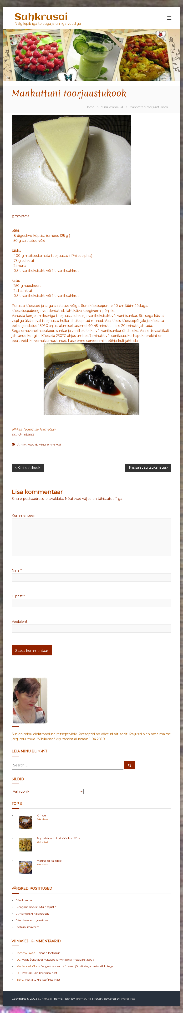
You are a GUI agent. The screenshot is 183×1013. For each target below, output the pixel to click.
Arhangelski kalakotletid (33, 913)
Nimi (17, 570)
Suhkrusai (41, 17)
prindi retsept (23, 434)
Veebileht (19, 621)
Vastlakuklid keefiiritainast (39, 973)
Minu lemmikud (112, 107)
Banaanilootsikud (48, 953)
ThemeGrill (83, 998)
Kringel (41, 815)
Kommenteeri (23, 515)
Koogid (32, 444)
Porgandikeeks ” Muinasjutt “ (36, 907)
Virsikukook (24, 900)
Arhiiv (21, 444)
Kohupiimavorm (28, 927)
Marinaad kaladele (49, 860)
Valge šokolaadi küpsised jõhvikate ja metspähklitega (58, 959)
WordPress (128, 998)
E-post (18, 596)
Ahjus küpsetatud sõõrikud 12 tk (58, 838)
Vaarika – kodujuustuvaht (34, 920)
